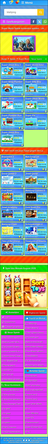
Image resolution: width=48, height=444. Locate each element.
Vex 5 (28, 432)
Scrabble (6, 418)
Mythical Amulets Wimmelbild (36, 342)
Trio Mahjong (31, 323)
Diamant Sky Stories (10, 390)
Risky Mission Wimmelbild (36, 351)
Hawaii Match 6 (32, 328)
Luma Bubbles (32, 356)
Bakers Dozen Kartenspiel (12, 337)
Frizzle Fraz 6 (31, 394)
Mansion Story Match (34, 365)
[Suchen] (40, 12)
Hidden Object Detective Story (36, 333)
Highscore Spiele (37, 313)
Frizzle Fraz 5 (31, 399)
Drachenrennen (32, 422)
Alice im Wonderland (34, 390)
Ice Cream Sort (32, 337)
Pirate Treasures (9, 427)
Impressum (35, 442)
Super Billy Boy (32, 413)
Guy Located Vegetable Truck (12, 347)
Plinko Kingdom (8, 365)
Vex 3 (28, 408)
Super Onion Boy (33, 385)
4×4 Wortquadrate (33, 360)
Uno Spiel (6, 408)
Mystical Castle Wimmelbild (12, 342)
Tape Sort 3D (7, 374)
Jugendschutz (37, 440)
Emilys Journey (8, 395)
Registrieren (10, 322)
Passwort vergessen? (14, 327)
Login (7, 317)
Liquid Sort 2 (7, 370)
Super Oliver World (34, 404)
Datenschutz (14, 442)
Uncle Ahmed (31, 376)
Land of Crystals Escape (12, 351)
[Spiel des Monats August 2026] (24, 307)
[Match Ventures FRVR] (24, 44)
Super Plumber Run (34, 427)
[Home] (4, 2)
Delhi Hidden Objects (34, 346)
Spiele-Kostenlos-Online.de (20, 438)
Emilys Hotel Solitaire (11, 399)
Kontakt (24, 442)
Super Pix (30, 418)
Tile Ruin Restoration (11, 432)
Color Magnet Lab (9, 361)
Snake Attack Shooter (11, 379)
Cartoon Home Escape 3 (12, 356)
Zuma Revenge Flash (11, 404)
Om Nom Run (31, 380)
